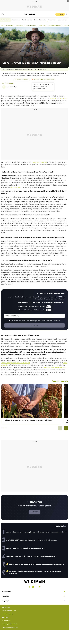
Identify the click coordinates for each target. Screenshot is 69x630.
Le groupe (5, 601)
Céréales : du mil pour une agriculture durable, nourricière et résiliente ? (28, 420)
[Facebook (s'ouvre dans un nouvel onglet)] (36, 587)
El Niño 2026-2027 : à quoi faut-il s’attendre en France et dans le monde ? (31, 540)
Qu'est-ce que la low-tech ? (55, 25)
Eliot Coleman (15, 187)
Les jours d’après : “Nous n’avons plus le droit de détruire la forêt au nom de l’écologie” (36, 532)
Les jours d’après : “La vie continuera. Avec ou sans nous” (26, 548)
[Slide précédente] (60, 428)
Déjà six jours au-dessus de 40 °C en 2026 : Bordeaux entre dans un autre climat (36, 564)
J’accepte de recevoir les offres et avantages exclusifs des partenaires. (35, 321)
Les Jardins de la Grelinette (58, 98)
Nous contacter (5, 617)
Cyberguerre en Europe (31, 25)
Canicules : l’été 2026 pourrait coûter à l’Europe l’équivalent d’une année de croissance (35, 572)
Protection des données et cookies (10, 627)
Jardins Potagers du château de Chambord (15, 363)
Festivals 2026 (19, 25)
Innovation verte (52, 20)
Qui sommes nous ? (6, 620)
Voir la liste (56, 321)
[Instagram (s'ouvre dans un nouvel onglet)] (29, 587)
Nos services (6, 591)
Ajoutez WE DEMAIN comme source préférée (44, 79)
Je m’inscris (34, 512)
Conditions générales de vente (9, 610)
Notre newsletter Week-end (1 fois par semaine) (32, 310)
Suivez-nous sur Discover (22, 79)
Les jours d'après (9, 25)
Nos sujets (5, 596)
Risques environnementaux (40, 19)
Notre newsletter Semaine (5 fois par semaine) (31, 306)
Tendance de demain (62, 20)
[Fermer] (52, 84)
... (7, 29)
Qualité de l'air (42, 25)
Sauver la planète (5, 20)
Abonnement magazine (7, 614)
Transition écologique (27, 20)
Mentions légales (6, 607)
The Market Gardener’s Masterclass (54, 367)
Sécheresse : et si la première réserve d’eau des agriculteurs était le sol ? (31, 556)
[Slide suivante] (66, 428)
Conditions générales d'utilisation (9, 624)
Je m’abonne (60, 14)
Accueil (3, 29)
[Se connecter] (67, 14)
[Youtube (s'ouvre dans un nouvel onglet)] (40, 587)
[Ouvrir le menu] (2, 14)
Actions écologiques (15, 20)
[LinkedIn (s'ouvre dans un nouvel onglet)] (33, 587)
